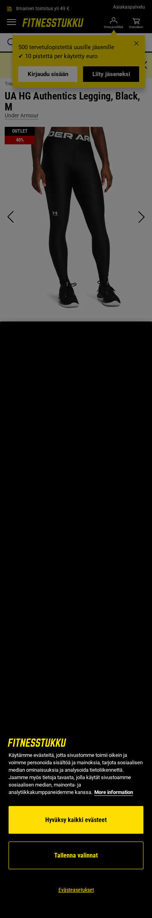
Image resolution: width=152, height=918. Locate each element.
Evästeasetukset (76, 890)
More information (113, 792)
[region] (76, 619)
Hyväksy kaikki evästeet (76, 820)
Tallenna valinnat (76, 855)
